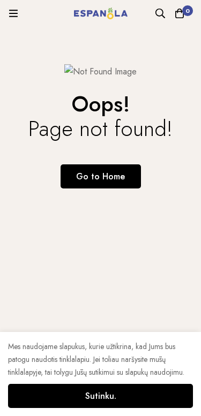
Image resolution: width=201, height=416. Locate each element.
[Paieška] (160, 13)
